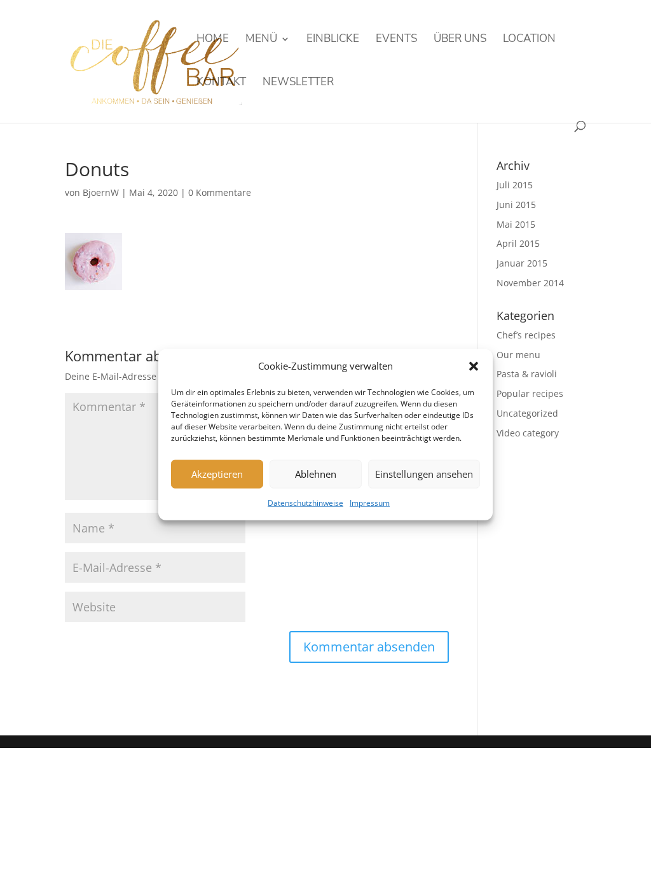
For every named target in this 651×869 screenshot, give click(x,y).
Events (396, 40)
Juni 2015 (516, 204)
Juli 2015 (515, 185)
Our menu (518, 355)
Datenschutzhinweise (305, 502)
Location (529, 40)
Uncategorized (527, 413)
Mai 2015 (516, 224)
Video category (528, 433)
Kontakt (221, 83)
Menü (261, 40)
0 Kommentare (219, 192)
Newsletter (298, 83)
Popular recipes (530, 393)
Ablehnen (315, 474)
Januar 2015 (522, 263)
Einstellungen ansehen (424, 474)
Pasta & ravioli (527, 374)
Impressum (370, 502)
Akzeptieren (217, 474)
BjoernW (101, 192)
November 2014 (530, 283)
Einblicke (332, 40)
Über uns (460, 40)
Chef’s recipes (526, 335)
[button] (473, 366)
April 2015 (518, 243)
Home (212, 40)
